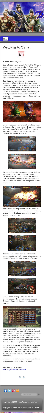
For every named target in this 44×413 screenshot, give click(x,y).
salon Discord (34, 408)
